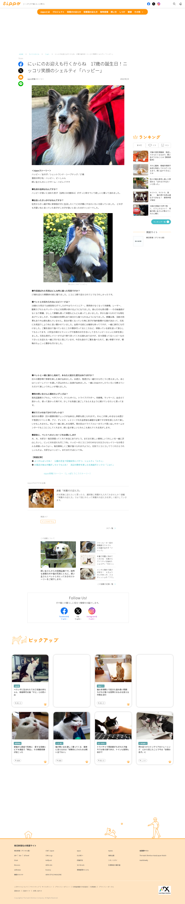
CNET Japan (50, 851)
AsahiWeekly (144, 860)
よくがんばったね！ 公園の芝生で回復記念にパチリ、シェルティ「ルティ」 (69, 460)
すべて (139, 145)
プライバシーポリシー (62, 887)
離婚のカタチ (18, 874)
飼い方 (114, 11)
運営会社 (17, 891)
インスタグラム (48, 521)
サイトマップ (34, 887)
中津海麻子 (143, 743)
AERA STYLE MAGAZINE (54, 874)
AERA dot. (49, 865)
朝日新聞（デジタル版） (22, 851)
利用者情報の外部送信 (80, 887)
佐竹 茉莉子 (102, 743)
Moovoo (17, 865)
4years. (110, 851)
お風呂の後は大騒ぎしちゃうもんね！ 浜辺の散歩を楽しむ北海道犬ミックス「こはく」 (74, 464)
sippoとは (45, 11)
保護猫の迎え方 (91, 11)
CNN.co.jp (49, 855)
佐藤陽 (17, 686)
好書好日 (80, 860)
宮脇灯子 (101, 686)
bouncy (48, 870)
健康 (130, 11)
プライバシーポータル (106, 887)
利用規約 (93, 887)
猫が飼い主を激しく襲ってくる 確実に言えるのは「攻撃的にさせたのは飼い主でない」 (71, 749)
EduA (16, 860)
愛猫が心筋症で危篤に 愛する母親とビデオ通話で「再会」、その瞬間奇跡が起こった (30, 749)
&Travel (26, 855)
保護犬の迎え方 (74, 11)
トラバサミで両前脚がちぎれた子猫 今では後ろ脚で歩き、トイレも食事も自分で (113, 749)
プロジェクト (58, 11)
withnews (17, 870)
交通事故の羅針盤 (114, 865)
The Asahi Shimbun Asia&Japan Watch (153, 855)
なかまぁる (80, 865)
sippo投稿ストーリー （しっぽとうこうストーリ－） (68, 473)
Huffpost (49, 860)
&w (20, 855)
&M (15, 855)
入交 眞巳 (59, 743)
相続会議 (111, 855)
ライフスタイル (34, 54)
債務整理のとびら (83, 870)
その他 (137, 11)
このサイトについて (21, 887)
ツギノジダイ (112, 860)
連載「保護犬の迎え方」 (68, 490)
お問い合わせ (37, 891)
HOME (21, 54)
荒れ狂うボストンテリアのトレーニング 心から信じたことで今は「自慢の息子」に (154, 749)
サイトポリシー (47, 887)
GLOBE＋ (80, 855)
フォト (47, 54)
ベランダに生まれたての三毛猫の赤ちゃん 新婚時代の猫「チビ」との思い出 (30, 692)
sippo (79, 851)
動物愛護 (104, 11)
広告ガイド (26, 891)
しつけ (122, 11)
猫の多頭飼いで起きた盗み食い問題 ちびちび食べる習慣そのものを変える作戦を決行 (113, 692)
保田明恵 (18, 743)
